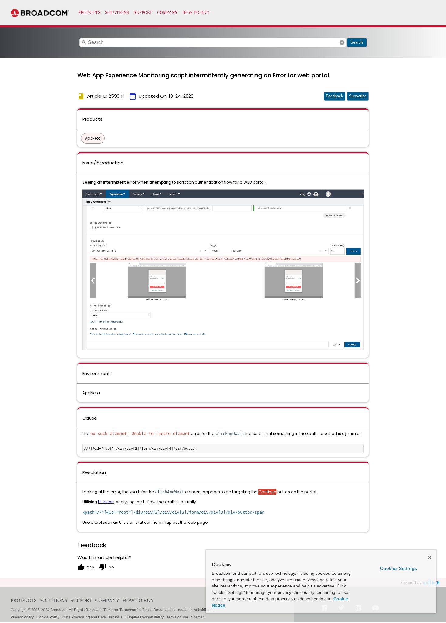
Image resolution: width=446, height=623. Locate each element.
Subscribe (358, 96)
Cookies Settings (398, 568)
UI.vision (106, 502)
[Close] (429, 557)
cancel (342, 42)
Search (356, 42)
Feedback (334, 96)
